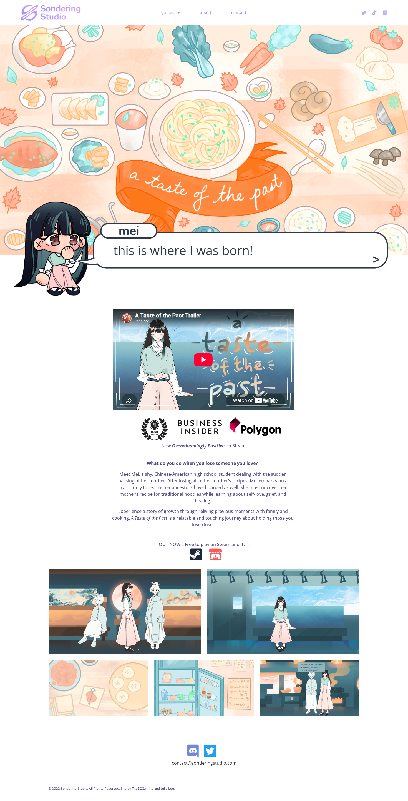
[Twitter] (363, 12)
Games (168, 12)
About (205, 12)
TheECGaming (142, 789)
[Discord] (384, 12)
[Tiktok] (374, 12)
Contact (238, 12)
